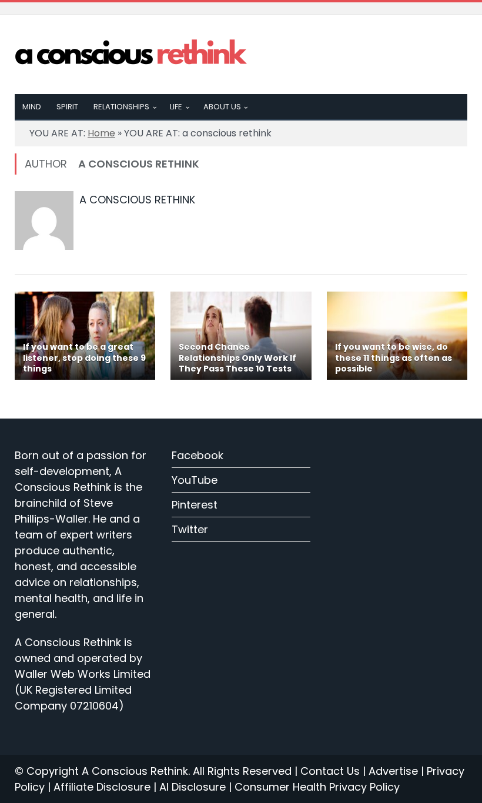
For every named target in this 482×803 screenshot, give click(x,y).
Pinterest (194, 504)
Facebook (197, 455)
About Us (222, 106)
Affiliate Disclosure (101, 786)
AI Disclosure (192, 786)
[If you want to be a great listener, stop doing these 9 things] (85, 336)
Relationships (121, 106)
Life (176, 106)
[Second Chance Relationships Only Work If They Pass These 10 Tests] (240, 336)
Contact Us (330, 771)
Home (101, 133)
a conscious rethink (137, 199)
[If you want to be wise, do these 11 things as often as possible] (397, 336)
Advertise (393, 771)
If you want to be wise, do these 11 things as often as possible (393, 357)
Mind (31, 106)
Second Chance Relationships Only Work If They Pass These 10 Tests (237, 357)
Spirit (67, 106)
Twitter (190, 529)
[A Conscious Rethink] (132, 54)
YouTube (194, 480)
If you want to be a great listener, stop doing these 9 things (84, 357)
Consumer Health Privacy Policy (317, 786)
